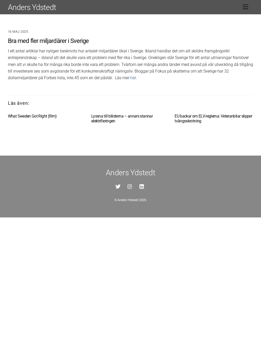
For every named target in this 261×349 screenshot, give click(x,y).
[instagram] (130, 186)
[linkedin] (142, 186)
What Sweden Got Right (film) (32, 116)
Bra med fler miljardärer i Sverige (48, 40)
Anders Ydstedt (128, 200)
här (133, 77)
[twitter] (118, 186)
